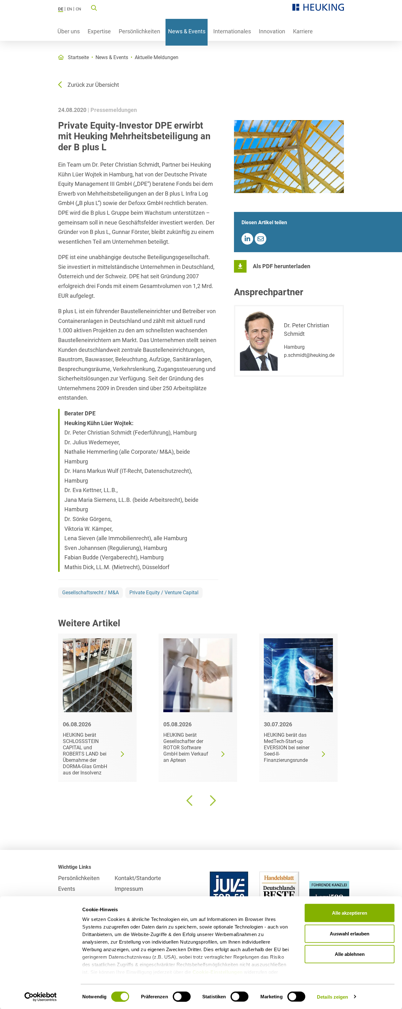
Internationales (232, 31)
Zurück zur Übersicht (93, 84)
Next (212, 800)
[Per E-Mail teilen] (260, 239)
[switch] (182, 996)
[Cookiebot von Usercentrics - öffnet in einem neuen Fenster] (40, 996)
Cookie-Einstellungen (218, 972)
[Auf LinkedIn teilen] (247, 239)
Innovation (272, 31)
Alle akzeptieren (349, 913)
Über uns (68, 31)
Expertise (99, 31)
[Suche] (94, 8)
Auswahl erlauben (349, 933)
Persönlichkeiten (139, 31)
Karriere (303, 31)
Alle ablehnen (350, 954)
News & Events (186, 31)
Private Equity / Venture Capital (163, 593)
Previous (190, 800)
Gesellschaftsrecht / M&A (90, 593)
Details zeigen (332, 996)
